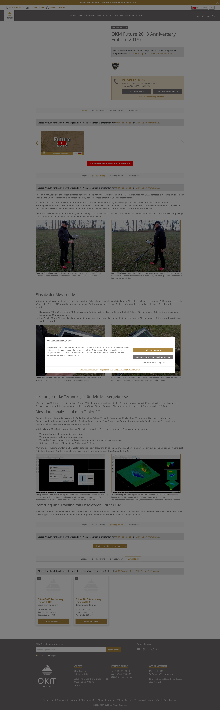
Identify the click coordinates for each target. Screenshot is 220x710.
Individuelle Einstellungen (152, 362)
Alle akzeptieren (152, 350)
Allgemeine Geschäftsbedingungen (125, 370)
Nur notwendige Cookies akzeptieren (152, 357)
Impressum (104, 370)
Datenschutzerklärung (89, 370)
